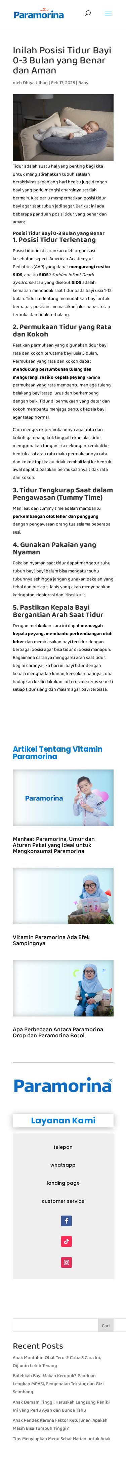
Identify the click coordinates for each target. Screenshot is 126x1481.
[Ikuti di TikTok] (66, 1241)
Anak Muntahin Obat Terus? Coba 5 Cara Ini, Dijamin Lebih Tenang (57, 1361)
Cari (106, 1326)
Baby (83, 82)
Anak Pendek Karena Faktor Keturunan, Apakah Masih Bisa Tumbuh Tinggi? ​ (60, 1424)
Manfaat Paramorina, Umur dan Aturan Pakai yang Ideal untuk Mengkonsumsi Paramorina (54, 845)
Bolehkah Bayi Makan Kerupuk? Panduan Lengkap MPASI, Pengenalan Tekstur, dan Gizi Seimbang (58, 1384)
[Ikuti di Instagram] (66, 1262)
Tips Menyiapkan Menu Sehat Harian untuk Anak (62, 1438)
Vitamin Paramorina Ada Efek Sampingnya (51, 940)
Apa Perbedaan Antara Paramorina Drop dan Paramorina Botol (58, 1032)
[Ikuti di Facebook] (66, 1221)
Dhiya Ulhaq (35, 82)
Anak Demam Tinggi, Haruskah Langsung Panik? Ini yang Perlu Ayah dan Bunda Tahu (62, 1406)
